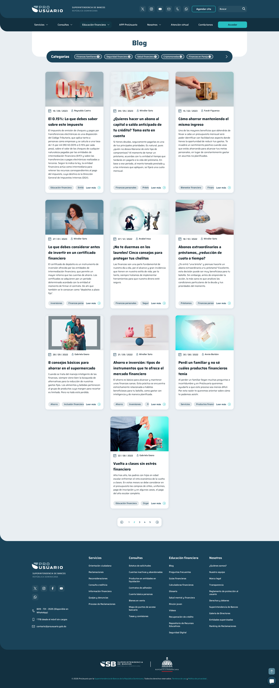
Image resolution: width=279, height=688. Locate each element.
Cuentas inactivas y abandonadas (145, 572)
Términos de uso (179, 678)
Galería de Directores (219, 613)
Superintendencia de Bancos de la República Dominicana (118, 678)
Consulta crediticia (98, 585)
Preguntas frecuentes (180, 572)
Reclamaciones (96, 572)
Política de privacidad (197, 678)
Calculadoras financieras (181, 585)
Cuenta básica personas (141, 594)
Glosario (173, 591)
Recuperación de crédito (181, 617)
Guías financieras (177, 578)
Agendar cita (203, 9)
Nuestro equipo (217, 572)
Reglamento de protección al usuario (224, 593)
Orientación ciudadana (100, 565)
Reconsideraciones (98, 578)
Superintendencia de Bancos (223, 607)
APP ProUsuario (128, 25)
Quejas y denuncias (98, 597)
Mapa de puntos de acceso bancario (142, 608)
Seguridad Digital (177, 632)
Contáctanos (205, 25)
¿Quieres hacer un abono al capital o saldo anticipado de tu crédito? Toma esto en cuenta (137, 127)
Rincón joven (175, 604)
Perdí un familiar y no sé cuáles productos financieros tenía (202, 368)
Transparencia (216, 585)
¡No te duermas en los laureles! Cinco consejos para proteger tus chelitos (137, 252)
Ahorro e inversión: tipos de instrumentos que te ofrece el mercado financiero (138, 368)
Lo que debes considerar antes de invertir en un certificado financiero (74, 252)
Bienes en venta (137, 600)
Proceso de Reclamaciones (102, 604)
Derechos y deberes (219, 600)
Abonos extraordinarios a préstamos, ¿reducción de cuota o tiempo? (200, 252)
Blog (171, 565)
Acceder (232, 25)
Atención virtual (180, 25)
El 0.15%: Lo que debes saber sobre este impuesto (73, 121)
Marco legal (215, 578)
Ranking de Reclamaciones (222, 626)
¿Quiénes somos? (218, 565)
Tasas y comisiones (138, 616)
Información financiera (100, 591)
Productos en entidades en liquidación (143, 580)
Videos (172, 610)
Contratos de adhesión (140, 588)
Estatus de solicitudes (140, 565)
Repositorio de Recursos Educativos (181, 624)
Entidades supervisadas (221, 619)
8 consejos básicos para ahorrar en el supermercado (71, 365)
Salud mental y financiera (182, 597)
